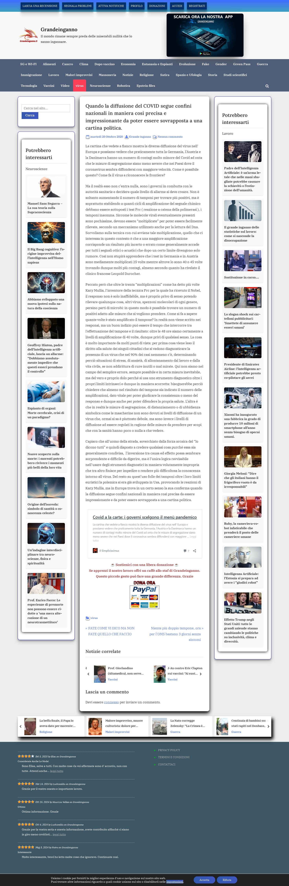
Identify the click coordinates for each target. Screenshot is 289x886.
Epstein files (146, 85)
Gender (221, 64)
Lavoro (53, 75)
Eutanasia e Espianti (157, 64)
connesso (111, 702)
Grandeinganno (59, 29)
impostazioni (174, 881)
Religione (147, 75)
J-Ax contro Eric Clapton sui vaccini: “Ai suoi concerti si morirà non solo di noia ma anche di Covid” (185, 671)
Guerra (262, 64)
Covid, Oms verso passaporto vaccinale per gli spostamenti (252, 724)
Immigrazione (31, 75)
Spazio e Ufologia (189, 75)
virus (80, 85)
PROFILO (137, 6)
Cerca (30, 115)
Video (65, 85)
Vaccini (48, 85)
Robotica (123, 85)
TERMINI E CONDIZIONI (174, 757)
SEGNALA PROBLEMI (78, 6)
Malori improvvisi (78, 75)
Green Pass (241, 64)
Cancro (67, 64)
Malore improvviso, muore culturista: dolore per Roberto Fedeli (60, 724)
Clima (83, 64)
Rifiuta (227, 880)
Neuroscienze (100, 85)
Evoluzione (187, 64)
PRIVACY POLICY (169, 750)
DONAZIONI (157, 6)
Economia (128, 64)
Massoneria (107, 75)
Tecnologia (29, 85)
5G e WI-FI (28, 64)
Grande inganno (140, 136)
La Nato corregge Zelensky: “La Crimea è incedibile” (122, 724)
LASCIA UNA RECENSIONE (40, 6)
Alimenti (49, 64)
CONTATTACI (166, 764)
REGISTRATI (197, 6)
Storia (212, 75)
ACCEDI (177, 6)
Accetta (204, 880)
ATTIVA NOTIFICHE (111, 6)
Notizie (127, 75)
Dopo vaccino (105, 64)
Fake (205, 64)
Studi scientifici (235, 75)
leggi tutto (56, 771)
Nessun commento (170, 137)
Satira (164, 75)
